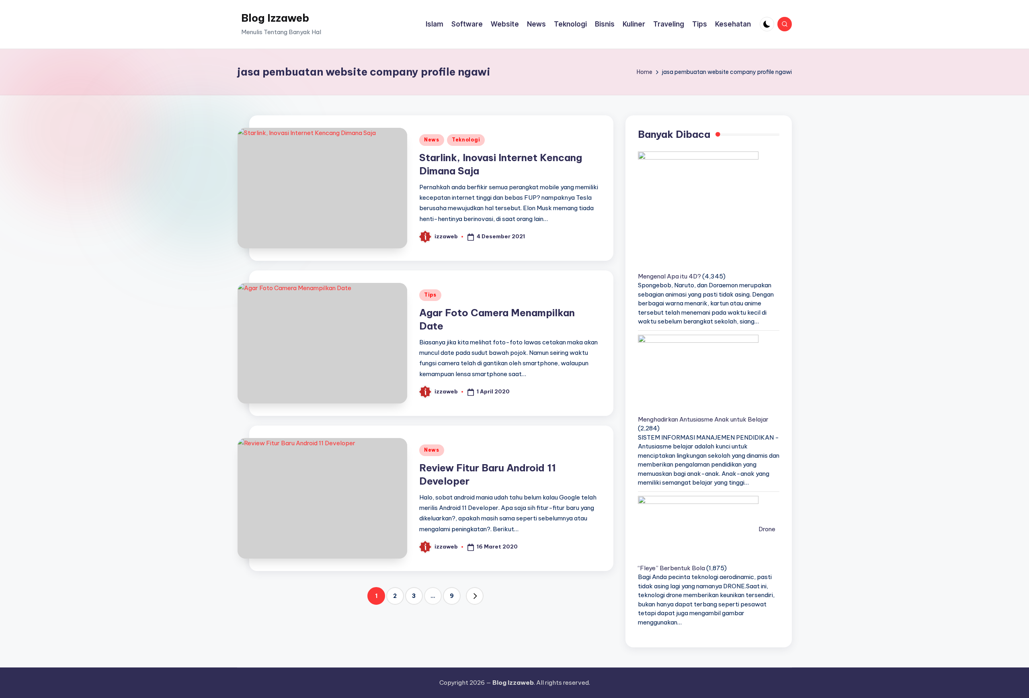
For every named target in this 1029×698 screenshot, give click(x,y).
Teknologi (466, 140)
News (431, 140)
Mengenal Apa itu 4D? (669, 276)
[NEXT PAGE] (475, 596)
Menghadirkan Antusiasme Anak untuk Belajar (703, 419)
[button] (475, 596)
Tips (430, 295)
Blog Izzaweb (275, 18)
